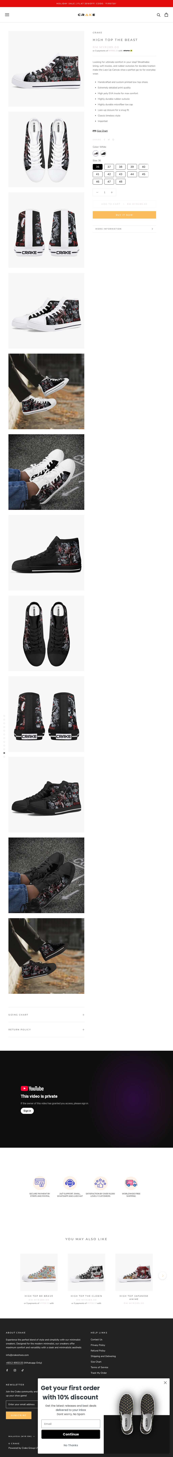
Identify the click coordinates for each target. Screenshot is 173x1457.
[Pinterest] (113, 140)
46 (97, 181)
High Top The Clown (86, 1296)
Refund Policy (98, 1350)
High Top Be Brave (39, 1296)
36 (97, 166)
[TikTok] (22, 1370)
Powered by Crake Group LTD (24, 1448)
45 (143, 173)
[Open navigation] (7, 14)
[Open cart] (166, 15)
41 (97, 173)
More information (108, 229)
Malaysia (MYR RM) (20, 1436)
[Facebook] (104, 140)
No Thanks (71, 1445)
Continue (71, 1434)
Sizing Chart (18, 1014)
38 (120, 166)
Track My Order (99, 1372)
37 (109, 166)
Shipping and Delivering (103, 1356)
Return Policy (19, 1029)
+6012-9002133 (14, 1362)
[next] (162, 1275)
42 (109, 173)
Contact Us (96, 1339)
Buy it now (124, 215)
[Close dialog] (165, 1383)
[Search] (158, 15)
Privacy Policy (98, 1345)
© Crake (14, 1443)
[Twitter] (109, 140)
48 (120, 181)
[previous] (10, 1275)
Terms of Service (99, 1367)
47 (109, 181)
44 (132, 173)
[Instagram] (15, 1370)
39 (132, 166)
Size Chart (96, 1361)
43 (120, 173)
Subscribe (19, 1415)
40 (143, 166)
